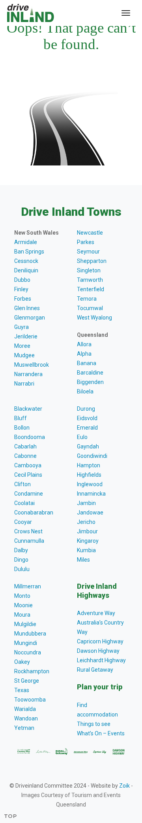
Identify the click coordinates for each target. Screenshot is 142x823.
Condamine (28, 493)
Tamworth (90, 280)
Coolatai (24, 503)
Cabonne (25, 456)
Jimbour (87, 531)
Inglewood (90, 484)
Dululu (22, 569)
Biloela (85, 391)
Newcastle (90, 233)
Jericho (86, 522)
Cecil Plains (28, 475)
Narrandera (28, 374)
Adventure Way (96, 613)
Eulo (82, 437)
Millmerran (27, 586)
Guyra (21, 327)
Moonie (23, 605)
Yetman (24, 728)
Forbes (22, 299)
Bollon (22, 427)
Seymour (88, 251)
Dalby (21, 550)
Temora (87, 299)
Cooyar (23, 522)
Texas (21, 690)
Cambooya (27, 465)
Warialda (25, 709)
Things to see (93, 724)
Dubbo (22, 280)
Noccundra (27, 652)
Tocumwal (90, 308)
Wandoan (26, 718)
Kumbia (86, 550)
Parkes (85, 242)
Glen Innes (27, 308)
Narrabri (24, 383)
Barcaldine (90, 372)
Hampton (88, 465)
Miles (83, 560)
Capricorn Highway (100, 641)
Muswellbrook (31, 365)
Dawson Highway (98, 651)
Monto (22, 596)
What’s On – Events (101, 733)
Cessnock (26, 261)
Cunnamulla (29, 541)
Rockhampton (31, 671)
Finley (21, 289)
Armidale (25, 242)
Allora (84, 344)
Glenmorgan (29, 317)
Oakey (22, 662)
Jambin (86, 503)
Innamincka (91, 493)
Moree (22, 346)
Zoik (124, 786)
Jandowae (90, 512)
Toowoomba (30, 699)
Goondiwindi (92, 456)
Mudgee (24, 355)
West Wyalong (94, 317)
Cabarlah (25, 446)
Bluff (20, 418)
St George (26, 681)
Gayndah (88, 446)
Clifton (22, 484)
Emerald (87, 427)
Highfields (89, 475)
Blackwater (28, 409)
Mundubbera (30, 633)
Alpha (84, 354)
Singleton (89, 270)
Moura (22, 615)
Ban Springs (29, 251)
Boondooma (29, 437)
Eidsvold (87, 418)
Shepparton (91, 261)
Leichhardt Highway (101, 660)
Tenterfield (90, 289)
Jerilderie (25, 336)
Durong (86, 409)
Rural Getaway (95, 670)
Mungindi (25, 643)
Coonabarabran (33, 512)
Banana (86, 363)
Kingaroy (88, 541)
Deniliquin (26, 270)
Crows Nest (28, 531)
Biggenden (90, 382)
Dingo (21, 560)
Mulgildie (25, 624)
